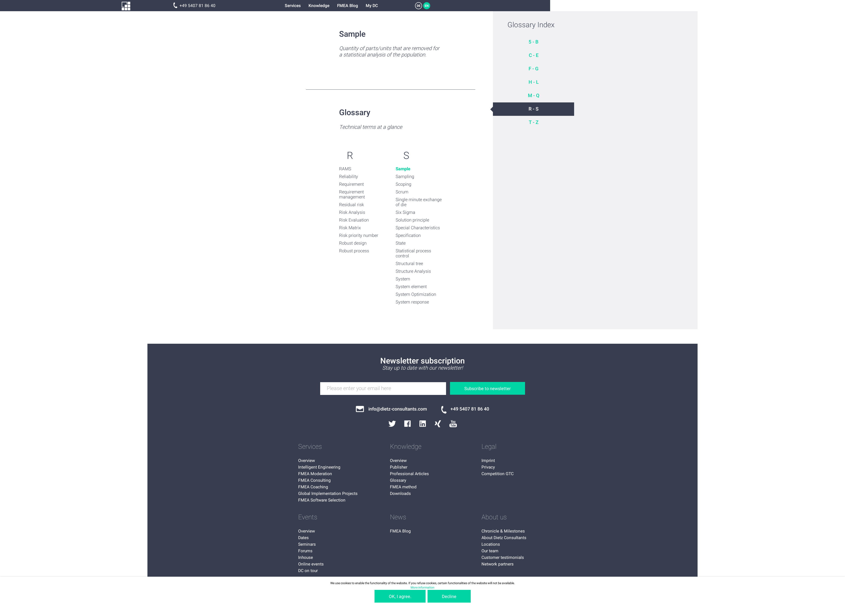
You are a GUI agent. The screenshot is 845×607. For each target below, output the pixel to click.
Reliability (348, 176)
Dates (303, 538)
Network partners (497, 564)
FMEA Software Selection (321, 500)
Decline (449, 596)
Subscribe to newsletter (487, 388)
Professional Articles (409, 474)
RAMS (345, 168)
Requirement (351, 184)
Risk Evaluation (354, 220)
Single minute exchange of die (419, 202)
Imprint (488, 461)
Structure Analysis (413, 271)
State (401, 243)
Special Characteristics (418, 227)
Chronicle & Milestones (503, 531)
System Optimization (416, 294)
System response (412, 302)
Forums (305, 551)
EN (427, 6)
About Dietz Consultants (503, 538)
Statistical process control (413, 253)
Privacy (488, 467)
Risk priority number (358, 235)
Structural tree (409, 263)
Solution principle (412, 220)
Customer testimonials (502, 557)
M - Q (533, 95)
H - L (534, 82)
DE (419, 6)
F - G (533, 68)
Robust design (353, 243)
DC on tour (308, 571)
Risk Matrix (350, 227)
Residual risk (351, 204)
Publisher (398, 467)
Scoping (403, 184)
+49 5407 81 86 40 (197, 6)
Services (293, 6)
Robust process (354, 250)
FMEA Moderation (315, 474)
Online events (311, 564)
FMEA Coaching (313, 487)
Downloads (400, 494)
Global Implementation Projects (328, 494)
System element (411, 286)
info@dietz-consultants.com (397, 409)
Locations (490, 544)
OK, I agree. (400, 596)
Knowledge (319, 6)
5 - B (533, 41)
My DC (372, 6)
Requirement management (352, 194)
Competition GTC (497, 474)
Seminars (307, 544)
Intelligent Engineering (319, 467)
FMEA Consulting (314, 480)
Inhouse (305, 557)
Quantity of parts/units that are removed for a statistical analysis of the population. (389, 51)
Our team (489, 551)
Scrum (402, 191)
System (403, 279)
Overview (306, 461)
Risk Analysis (352, 212)
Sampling (405, 176)
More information (422, 587)
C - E (533, 55)
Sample (403, 168)
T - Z (533, 122)
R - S (533, 109)
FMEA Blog (347, 6)
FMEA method (403, 487)
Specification (408, 235)
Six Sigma (405, 212)
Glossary (398, 480)
